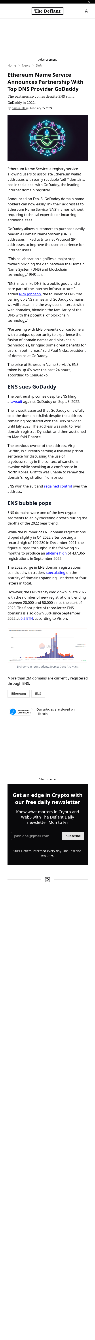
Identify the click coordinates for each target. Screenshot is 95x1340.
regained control (58, 486)
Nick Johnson (30, 294)
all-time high (56, 553)
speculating (55, 572)
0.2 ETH (27, 618)
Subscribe (73, 836)
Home (12, 65)
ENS (38, 693)
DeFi (39, 65)
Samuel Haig (20, 108)
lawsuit (16, 401)
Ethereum (18, 693)
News (26, 65)
